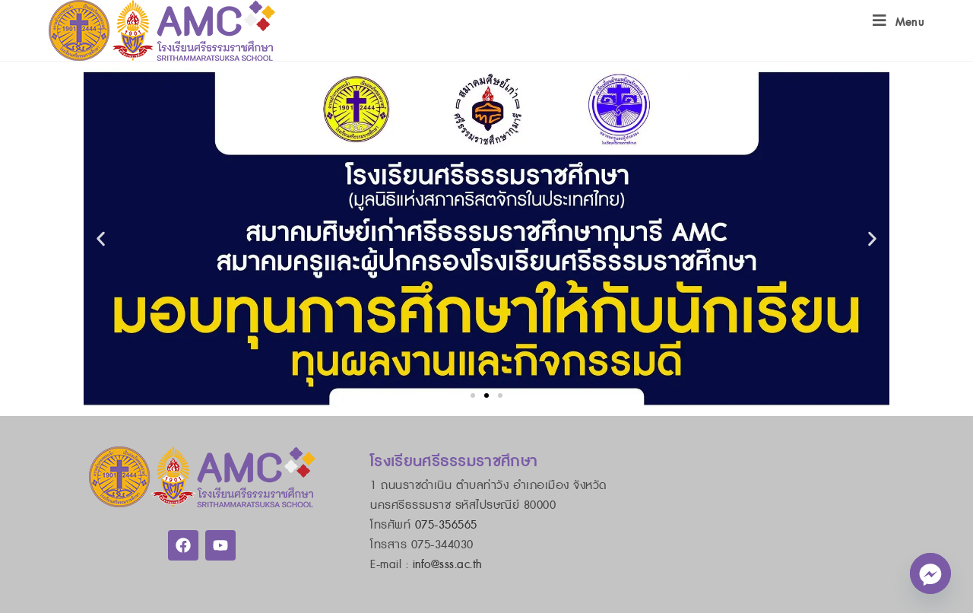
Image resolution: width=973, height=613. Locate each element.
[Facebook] (183, 545)
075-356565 (446, 525)
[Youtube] (220, 545)
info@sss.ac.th (448, 564)
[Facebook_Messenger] (930, 573)
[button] (100, 238)
